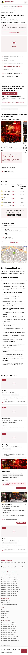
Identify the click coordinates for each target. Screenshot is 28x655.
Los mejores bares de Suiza (8, 628)
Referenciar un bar (5, 600)
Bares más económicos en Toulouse (10, 587)
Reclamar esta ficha (14, 32)
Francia (7, 11)
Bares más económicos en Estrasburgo (10, 579)
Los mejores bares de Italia (7, 634)
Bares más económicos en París (9, 583)
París (20, 11)
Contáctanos (4, 613)
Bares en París (4, 12)
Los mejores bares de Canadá (8, 626)
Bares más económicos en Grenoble (10, 574)
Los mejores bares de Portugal (8, 638)
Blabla (11, 12)
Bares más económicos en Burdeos (9, 585)
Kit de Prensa (4, 617)
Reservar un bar (10, 93)
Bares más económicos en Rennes (9, 578)
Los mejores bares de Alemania (8, 630)
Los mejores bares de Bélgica (8, 622)
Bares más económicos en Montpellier (10, 589)
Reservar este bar (21, 487)
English (10, 566)
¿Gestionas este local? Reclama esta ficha (13, 102)
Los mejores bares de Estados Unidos (10, 640)
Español (22, 566)
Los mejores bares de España (8, 632)
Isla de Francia (13, 11)
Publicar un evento (5, 602)
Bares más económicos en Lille (8, 581)
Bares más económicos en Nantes (9, 591)
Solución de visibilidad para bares (9, 604)
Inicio (2, 11)
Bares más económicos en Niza (8, 593)
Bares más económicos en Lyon (9, 576)
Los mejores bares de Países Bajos (9, 636)
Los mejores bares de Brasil (8, 624)
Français (3, 566)
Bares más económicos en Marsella (9, 595)
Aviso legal (4, 615)
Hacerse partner (5, 611)
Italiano (16, 566)
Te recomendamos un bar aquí (10, 337)
